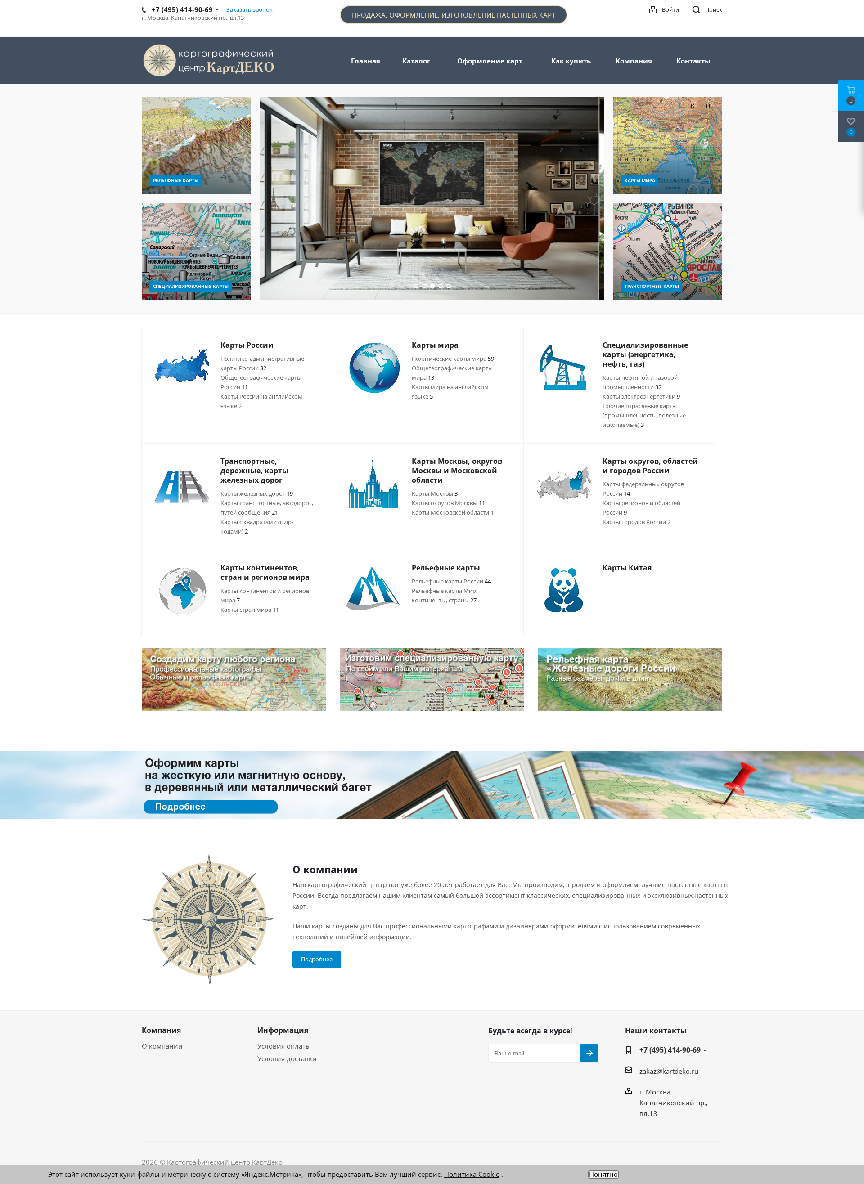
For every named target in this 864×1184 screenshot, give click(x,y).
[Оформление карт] (432, 785)
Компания (161, 1030)
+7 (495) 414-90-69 (670, 1050)
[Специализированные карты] (196, 251)
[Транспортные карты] (667, 251)
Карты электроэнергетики (641, 396)
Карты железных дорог (256, 493)
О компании (162, 1045)
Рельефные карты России (451, 581)
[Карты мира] (667, 145)
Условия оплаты (284, 1045)
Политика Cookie (472, 1174)
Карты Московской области (453, 512)
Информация (282, 1030)
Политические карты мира (453, 358)
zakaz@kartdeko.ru (668, 1071)
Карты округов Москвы (448, 503)
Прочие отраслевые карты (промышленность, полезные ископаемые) (644, 415)
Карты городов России (636, 522)
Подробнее (317, 959)
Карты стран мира (249, 609)
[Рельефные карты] (196, 145)
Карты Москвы (435, 493)
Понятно (603, 1174)
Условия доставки (287, 1058)
